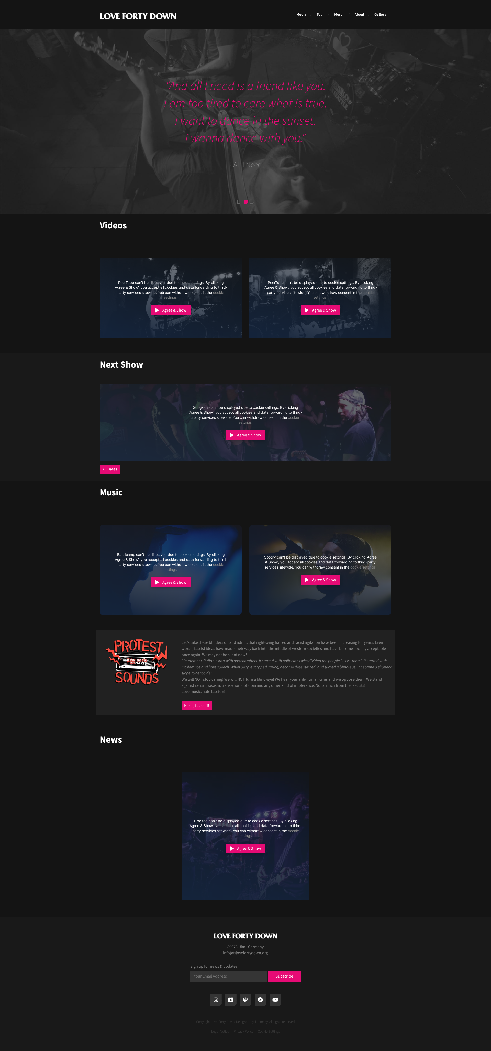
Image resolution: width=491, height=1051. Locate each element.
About (359, 14)
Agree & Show (174, 310)
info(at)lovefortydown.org (245, 953)
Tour (320, 14)
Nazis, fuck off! (196, 706)
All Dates (109, 469)
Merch (339, 14)
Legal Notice (220, 1031)
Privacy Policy (243, 1031)
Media (301, 14)
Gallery (380, 14)
